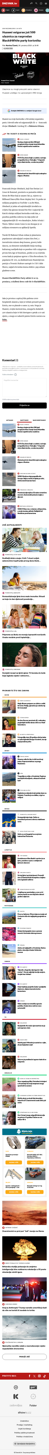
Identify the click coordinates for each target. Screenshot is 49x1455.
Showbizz (29, 10)
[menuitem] (41, 3)
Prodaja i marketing (24, 1425)
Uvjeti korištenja (24, 1429)
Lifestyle (41, 10)
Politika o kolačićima (24, 1437)
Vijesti (7, 10)
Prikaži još (24, 1357)
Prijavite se (25, 405)
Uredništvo (24, 1421)
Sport (17, 10)
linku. (4, 320)
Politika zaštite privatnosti (24, 1433)
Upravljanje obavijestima (26, 1444)
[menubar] (41, 3)
